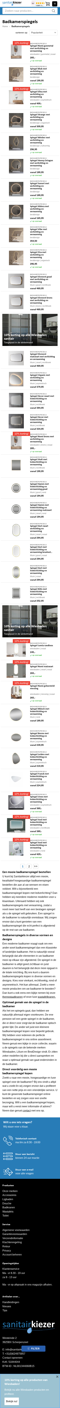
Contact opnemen (12, 1357)
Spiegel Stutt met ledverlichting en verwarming (38, 462)
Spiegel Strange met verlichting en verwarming (40, 117)
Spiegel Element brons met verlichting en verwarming (41, 300)
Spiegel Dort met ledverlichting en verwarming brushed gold (40, 550)
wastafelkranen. (47, 996)
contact (27, 1110)
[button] (47, 4)
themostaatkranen (12, 996)
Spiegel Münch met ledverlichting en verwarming (39, 711)
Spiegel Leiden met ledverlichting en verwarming (39, 757)
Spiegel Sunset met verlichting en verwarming (39, 186)
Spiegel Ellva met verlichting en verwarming (38, 94)
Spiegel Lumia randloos (41, 645)
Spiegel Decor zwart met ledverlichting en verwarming (42, 399)
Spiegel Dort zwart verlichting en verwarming (39, 528)
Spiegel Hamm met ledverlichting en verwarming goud (39, 486)
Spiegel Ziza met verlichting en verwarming (38, 255)
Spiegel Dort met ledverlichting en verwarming (38, 570)
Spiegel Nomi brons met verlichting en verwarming (42, 439)
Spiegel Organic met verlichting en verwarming (40, 378)
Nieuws (6, 1306)
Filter (35, 1348)
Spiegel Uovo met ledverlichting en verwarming (39, 799)
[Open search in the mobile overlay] (30, 11)
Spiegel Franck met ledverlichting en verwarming (39, 776)
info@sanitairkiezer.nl (17, 1349)
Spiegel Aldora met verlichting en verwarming (39, 209)
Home (5, 26)
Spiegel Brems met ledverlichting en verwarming (39, 736)
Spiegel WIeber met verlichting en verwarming (40, 140)
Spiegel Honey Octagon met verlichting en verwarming (41, 163)
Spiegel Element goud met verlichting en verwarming (41, 279)
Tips (4, 1310)
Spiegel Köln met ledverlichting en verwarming (38, 592)
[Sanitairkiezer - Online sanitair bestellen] (15, 3)
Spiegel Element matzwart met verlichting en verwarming (42, 357)
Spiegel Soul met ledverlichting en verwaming (38, 845)
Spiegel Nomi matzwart (41, 666)
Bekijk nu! (11, 1401)
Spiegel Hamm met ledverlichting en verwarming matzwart (41, 507)
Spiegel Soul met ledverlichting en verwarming (38, 822)
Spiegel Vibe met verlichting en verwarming (38, 232)
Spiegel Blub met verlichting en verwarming (38, 71)
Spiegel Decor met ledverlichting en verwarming (39, 420)
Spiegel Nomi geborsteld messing (42, 687)
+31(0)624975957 (15, 1353)
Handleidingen (10, 1302)
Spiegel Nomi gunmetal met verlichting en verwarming (41, 48)
